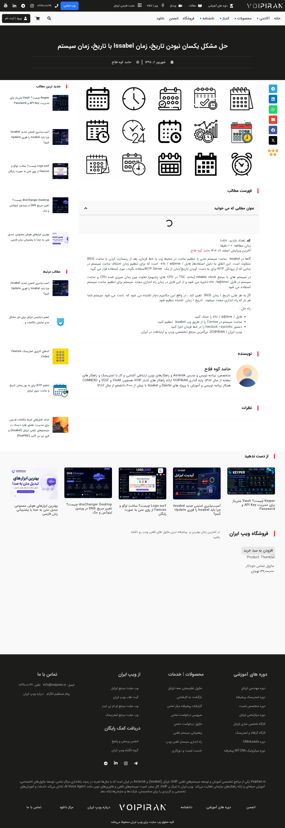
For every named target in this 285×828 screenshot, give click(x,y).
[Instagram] (125, 763)
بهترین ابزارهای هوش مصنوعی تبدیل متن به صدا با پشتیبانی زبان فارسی (36, 510)
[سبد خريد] (37, 18)
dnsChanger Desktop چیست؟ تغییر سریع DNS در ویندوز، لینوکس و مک (29, 205)
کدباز (225, 18)
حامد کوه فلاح (200, 250)
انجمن (173, 18)
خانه (277, 18)
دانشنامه (208, 18)
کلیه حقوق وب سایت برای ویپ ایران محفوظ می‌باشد (142, 822)
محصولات (244, 18)
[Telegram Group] (135, 763)
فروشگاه (188, 18)
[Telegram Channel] (105, 763)
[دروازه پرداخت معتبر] (47, 738)
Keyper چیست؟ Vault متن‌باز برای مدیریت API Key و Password (253, 505)
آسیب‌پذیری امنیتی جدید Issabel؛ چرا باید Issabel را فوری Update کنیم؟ (29, 137)
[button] (49, 18)
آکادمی (264, 18)
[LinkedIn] (115, 763)
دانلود (161, 18)
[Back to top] (273, 184)
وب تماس (69, 5)
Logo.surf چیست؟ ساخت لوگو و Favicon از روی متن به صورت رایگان (142, 510)
